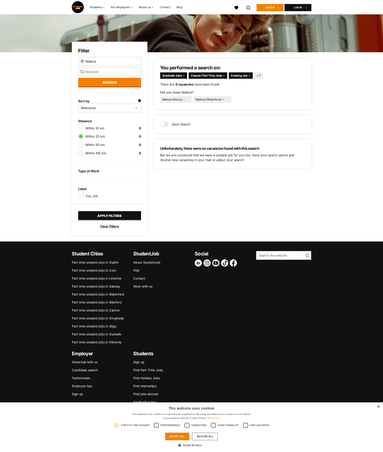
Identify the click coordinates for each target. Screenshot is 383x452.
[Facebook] (234, 263)
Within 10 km (94, 128)
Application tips (144, 402)
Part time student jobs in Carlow (96, 310)
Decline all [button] (205, 436)
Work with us (142, 286)
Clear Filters (109, 226)
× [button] (378, 406)
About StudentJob (146, 262)
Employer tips (82, 386)
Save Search (181, 124)
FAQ (136, 270)
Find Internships (144, 386)
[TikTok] (225, 263)
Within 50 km (95, 145)
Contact (165, 7)
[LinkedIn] (199, 263)
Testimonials (81, 378)
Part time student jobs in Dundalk (96, 334)
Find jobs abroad (145, 394)
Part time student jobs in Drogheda (98, 318)
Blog (180, 7)
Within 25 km (95, 136)
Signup (270, 7)
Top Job (91, 196)
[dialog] (191, 427)
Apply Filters (109, 216)
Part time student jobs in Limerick (96, 278)
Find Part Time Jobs (148, 370)
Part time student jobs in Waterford (98, 294)
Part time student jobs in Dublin (95, 262)
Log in (298, 7)
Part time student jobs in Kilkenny (96, 342)
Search (109, 82)
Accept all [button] (177, 436)
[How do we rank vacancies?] (139, 101)
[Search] (249, 7)
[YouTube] (216, 263)
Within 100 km (95, 153)
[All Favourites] (236, 7)
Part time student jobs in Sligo (94, 326)
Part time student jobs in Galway (96, 286)
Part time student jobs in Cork (94, 270)
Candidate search (85, 370)
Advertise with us (85, 362)
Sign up (77, 394)
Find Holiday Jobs (146, 378)
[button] (191, 445)
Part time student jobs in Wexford (96, 302)
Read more (213, 418)
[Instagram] (207, 263)
